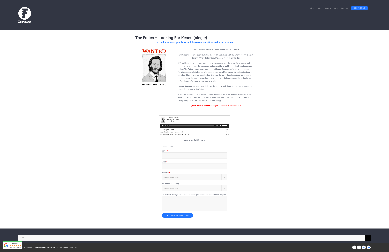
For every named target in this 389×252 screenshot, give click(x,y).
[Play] (163, 126)
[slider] (225, 125)
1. (167, 130)
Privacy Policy (74, 247)
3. (175, 134)
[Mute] (221, 126)
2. (171, 132)
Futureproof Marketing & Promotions (44, 247)
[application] (194, 126)
